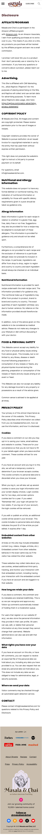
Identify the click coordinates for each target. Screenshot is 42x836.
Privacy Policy (18, 764)
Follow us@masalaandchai (21, 814)
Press (7, 764)
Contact (32, 757)
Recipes (23, 757)
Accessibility (32, 764)
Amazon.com (11, 34)
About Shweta (12, 757)
